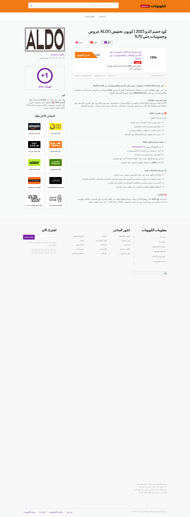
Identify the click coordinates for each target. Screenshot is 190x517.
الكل (107, 42)
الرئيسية (102, 16)
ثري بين (127, 244)
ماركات (104, 253)
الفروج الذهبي (78, 236)
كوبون (94, 42)
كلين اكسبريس (101, 240)
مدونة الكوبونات (159, 261)
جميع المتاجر (89, 16)
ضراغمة (104, 244)
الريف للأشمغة (124, 236)
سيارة (104, 236)
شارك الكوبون (99, 75)
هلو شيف (103, 249)
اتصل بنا (162, 242)
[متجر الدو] (45, 40)
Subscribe (29, 237)
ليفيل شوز (80, 244)
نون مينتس (126, 240)
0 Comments (156, 75)
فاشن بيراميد (125, 249)
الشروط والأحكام (158, 256)
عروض (79, 42)
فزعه (82, 240)
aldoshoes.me (138, 147)
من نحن (162, 237)
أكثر (130, 68)
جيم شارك (80, 249)
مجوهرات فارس (78, 253)
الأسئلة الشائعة (159, 251)
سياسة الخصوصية (158, 246)
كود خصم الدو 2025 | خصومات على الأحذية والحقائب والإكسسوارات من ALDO (125, 55)
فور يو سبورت (124, 253)
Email (110, 75)
